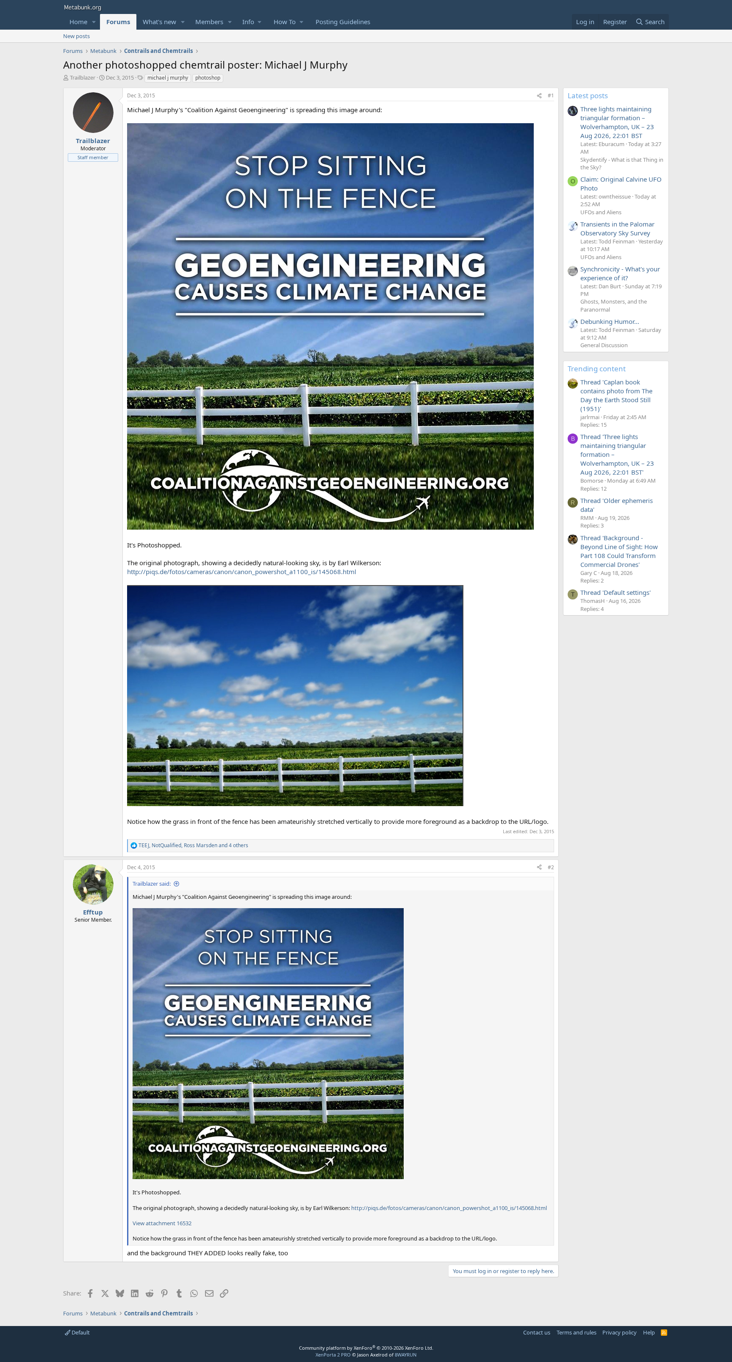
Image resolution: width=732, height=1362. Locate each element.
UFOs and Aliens (600, 212)
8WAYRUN (405, 1354)
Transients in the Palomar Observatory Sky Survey (617, 228)
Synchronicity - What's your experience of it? (620, 273)
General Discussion (604, 345)
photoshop (207, 77)
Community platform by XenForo (366, 1348)
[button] (94, 22)
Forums (118, 21)
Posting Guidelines (343, 21)
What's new (159, 21)
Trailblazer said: (152, 883)
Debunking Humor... (609, 321)
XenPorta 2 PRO (333, 1354)
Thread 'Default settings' (615, 592)
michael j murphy (167, 77)
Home (78, 21)
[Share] (539, 96)
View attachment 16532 (162, 1223)
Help (649, 1332)
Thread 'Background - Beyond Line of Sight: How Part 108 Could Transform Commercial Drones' (619, 551)
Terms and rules (576, 1332)
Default (80, 1332)
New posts (76, 36)
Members (209, 21)
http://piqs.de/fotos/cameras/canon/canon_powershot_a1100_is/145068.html (241, 571)
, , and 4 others (193, 845)
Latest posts (588, 95)
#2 (551, 867)
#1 (551, 95)
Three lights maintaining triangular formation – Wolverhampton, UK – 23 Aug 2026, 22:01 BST (617, 122)
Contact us (536, 1332)
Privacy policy (619, 1332)
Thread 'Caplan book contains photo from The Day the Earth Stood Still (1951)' (616, 395)
